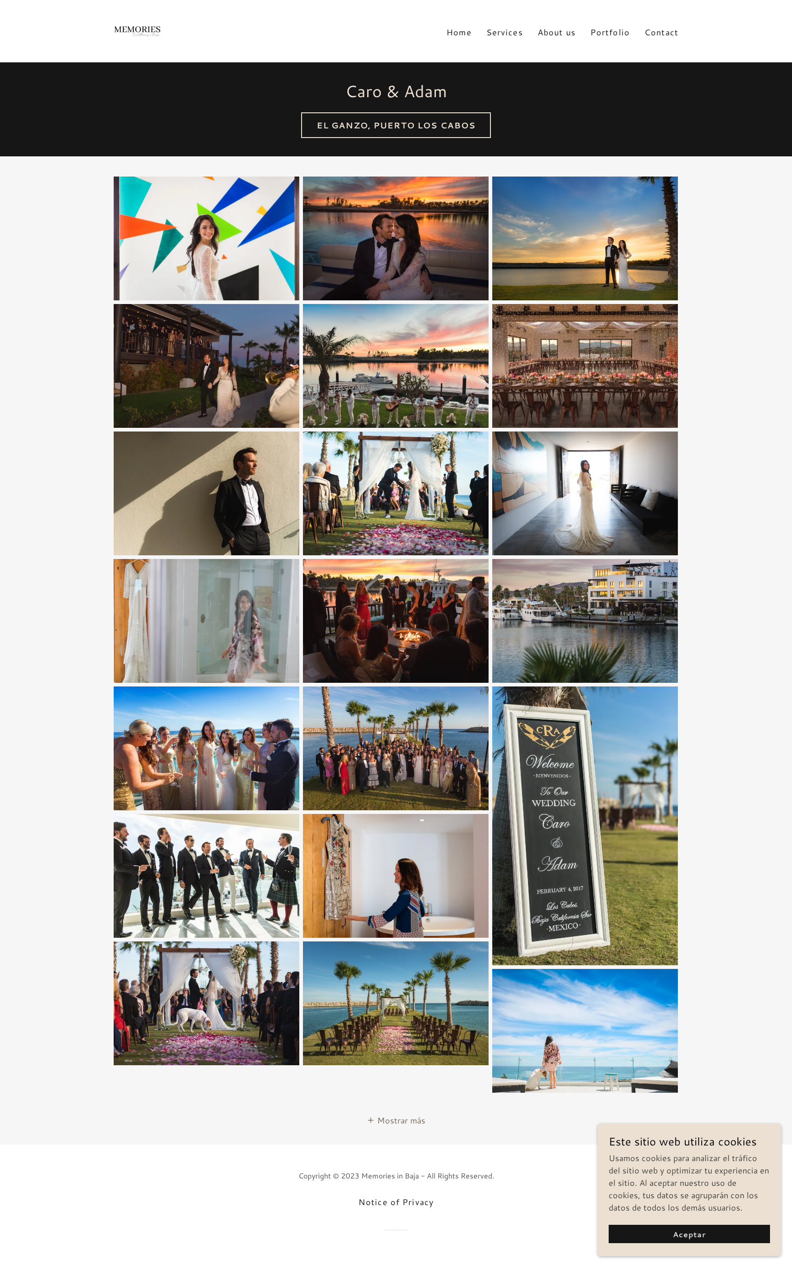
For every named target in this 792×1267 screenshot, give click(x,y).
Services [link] (504, 32)
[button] (396, 1119)
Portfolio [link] (610, 32)
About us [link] (557, 32)
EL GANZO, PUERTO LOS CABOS (396, 125)
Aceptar (689, 1234)
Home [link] (459, 32)
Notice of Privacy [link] (396, 1202)
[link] (137, 30)
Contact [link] (661, 32)
